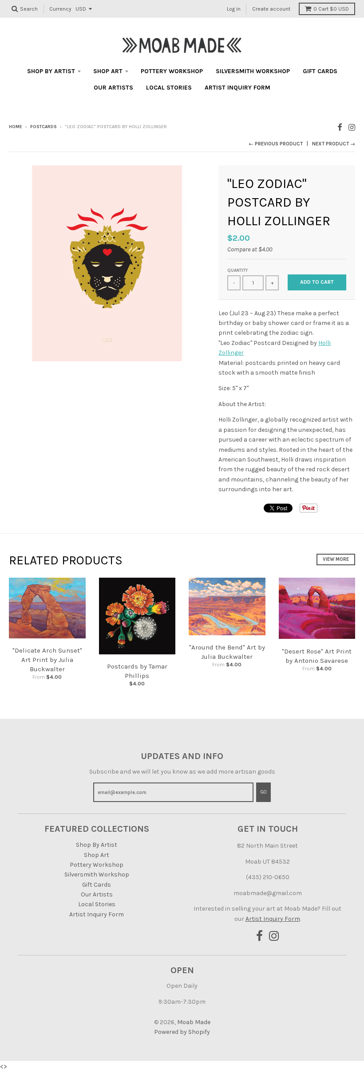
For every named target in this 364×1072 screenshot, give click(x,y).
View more (336, 559)
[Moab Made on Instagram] (351, 127)
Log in (234, 9)
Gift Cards (320, 71)
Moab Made (193, 1022)
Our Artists (113, 87)
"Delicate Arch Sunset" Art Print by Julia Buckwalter (47, 659)
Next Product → (333, 144)
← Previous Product (276, 144)
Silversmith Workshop (253, 71)
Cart (331, 9)
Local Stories (169, 87)
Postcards (43, 126)
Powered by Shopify (182, 1032)
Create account (271, 9)
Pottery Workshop (172, 71)
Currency (60, 9)
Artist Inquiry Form (237, 87)
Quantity (237, 270)
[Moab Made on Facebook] (339, 127)
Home (15, 126)
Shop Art (108, 71)
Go (263, 792)
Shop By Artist (51, 71)
